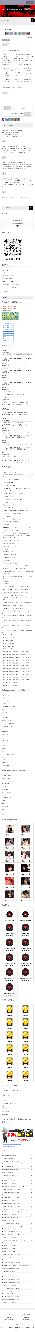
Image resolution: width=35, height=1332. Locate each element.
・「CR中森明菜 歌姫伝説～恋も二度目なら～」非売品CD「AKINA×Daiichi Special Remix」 (16, 536)
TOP (9, 1314)
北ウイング (4, 712)
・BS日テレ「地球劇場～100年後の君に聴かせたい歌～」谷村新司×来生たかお (17, 577)
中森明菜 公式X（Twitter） (8, 275)
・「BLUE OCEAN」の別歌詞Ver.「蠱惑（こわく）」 (15, 533)
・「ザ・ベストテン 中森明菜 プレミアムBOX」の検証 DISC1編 (17, 612)
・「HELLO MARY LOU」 (8, 507)
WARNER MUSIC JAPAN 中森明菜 (10, 284)
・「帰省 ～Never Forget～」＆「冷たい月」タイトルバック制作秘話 (17, 598)
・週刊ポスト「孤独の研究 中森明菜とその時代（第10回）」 (17, 677)
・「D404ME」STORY (7, 482)
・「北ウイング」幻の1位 (8, 505)
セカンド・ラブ (5, 701)
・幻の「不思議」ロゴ (7, 551)
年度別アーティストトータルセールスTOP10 (13, 1090)
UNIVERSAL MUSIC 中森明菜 (9, 287)
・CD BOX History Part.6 (8, 649)
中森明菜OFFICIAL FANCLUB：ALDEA (11, 273)
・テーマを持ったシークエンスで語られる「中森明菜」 (15, 566)
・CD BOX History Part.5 (8, 646)
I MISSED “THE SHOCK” (8, 754)
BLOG (17, 1324)
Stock (3, 809)
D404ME (4, 795)
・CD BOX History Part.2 (8, 637)
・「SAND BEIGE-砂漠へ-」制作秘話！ (11, 530)
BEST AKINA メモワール (8, 781)
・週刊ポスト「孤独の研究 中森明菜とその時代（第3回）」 (16, 657)
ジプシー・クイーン (6, 734)
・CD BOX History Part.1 (8, 635)
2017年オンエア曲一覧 (8, 325)
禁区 (3, 709)
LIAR (3, 757)
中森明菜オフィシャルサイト (9, 270)
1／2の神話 (4, 703)
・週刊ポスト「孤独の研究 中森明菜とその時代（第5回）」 (16, 663)
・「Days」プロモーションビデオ (10, 563)
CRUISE (4, 814)
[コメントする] (28, 33)
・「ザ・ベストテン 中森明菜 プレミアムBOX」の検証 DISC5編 (17, 631)
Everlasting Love (6, 765)
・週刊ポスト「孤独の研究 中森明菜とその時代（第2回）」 (16, 654)
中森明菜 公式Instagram (7, 278)
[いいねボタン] (4, 44)
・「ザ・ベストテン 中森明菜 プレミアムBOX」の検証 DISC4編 (17, 626)
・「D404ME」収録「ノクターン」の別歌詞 (12, 493)
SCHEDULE (26, 1317)
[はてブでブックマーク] (15, 33)
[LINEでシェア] (19, 33)
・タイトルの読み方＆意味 (8, 557)
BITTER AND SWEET (7, 792)
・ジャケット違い (6, 516)
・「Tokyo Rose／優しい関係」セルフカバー (13, 595)
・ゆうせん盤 (5, 549)
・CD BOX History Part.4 (8, 643)
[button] (33, 20)
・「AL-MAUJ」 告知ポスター (9, 491)
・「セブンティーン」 (7, 502)
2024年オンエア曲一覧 (8, 339)
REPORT (25, 1322)
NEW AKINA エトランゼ (8, 778)
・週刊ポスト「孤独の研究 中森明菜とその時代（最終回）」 (17, 679)
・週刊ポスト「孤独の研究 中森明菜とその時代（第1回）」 (16, 651)
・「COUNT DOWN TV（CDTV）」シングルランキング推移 (17, 602)
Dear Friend (4, 760)
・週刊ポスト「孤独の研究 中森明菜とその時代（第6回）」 (16, 665)
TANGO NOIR (5, 740)
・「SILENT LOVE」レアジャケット (11, 540)
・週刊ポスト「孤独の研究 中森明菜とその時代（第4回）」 (16, 660)
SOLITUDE (4, 729)
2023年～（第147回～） (9, 1146)
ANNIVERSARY (6, 784)
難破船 (3, 746)
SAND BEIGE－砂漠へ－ (8, 726)
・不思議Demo (5, 524)
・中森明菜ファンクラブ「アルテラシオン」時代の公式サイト (17, 488)
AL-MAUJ (4, 748)
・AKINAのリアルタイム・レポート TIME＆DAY (14, 568)
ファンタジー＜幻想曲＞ (8, 775)
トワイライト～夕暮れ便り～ (9, 706)
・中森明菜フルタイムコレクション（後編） (13, 608)
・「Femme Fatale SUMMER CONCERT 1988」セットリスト (17, 510)
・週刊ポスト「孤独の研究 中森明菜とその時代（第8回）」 (16, 671)
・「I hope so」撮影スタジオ (9, 554)
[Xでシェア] (7, 33)
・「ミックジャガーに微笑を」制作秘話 (11, 513)
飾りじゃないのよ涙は (7, 720)
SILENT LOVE (5, 789)
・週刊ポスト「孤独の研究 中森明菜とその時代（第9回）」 (16, 674)
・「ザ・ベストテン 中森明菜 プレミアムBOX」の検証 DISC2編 (17, 616)
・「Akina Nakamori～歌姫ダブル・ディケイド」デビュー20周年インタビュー (17, 572)
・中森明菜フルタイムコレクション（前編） (13, 605)
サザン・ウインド (6, 715)
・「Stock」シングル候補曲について (11, 519)
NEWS (9, 1317)
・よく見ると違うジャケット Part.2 (10, 583)
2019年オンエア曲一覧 (8, 329)
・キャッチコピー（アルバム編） (10, 685)
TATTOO (4, 751)
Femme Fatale (5, 812)
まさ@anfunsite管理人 (17, 223)
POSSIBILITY (5, 786)
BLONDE (4, 743)
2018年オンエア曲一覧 (8, 327)
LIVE (9, 1322)
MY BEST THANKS (6, 798)
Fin (2, 737)
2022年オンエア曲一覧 (8, 335)
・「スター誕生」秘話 (7, 496)
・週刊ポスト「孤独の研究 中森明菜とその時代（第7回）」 (16, 668)
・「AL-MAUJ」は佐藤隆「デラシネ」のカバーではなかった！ (17, 586)
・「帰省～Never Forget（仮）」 (10, 472)
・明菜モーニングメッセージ (9, 546)
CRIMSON (4, 803)
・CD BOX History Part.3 (8, 640)
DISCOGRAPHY (9, 1319)
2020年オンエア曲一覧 (8, 331)
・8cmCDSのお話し (6, 560)
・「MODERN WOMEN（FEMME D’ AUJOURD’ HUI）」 (16, 592)
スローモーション (6, 695)
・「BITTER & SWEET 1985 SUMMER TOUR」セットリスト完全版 (17, 476)
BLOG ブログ (6, 40)
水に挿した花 (5, 762)
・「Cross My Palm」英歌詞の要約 (10, 479)
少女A (3, 698)
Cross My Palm (5, 806)
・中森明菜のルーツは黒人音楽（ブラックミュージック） (16, 527)
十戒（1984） (5, 717)
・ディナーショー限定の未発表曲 (10, 521)
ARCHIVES (26, 1319)
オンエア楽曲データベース (9, 323)
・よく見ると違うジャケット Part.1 (10, 581)
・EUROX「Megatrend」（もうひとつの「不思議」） (15, 589)
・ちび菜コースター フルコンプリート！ (12, 543)
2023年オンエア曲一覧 (8, 337)
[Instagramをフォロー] (17, 226)
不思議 (3, 800)
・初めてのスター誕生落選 (8, 485)
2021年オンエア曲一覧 (8, 333)
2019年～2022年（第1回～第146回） (12, 1144)
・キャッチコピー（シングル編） (10, 682)
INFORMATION (26, 1314)
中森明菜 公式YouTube (7, 281)
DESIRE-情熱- (5, 732)
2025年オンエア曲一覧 (8, 340)
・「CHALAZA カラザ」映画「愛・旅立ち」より (14, 499)
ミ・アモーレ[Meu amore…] (8, 723)
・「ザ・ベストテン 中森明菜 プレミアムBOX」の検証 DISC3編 (17, 621)
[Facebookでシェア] (11, 33)
